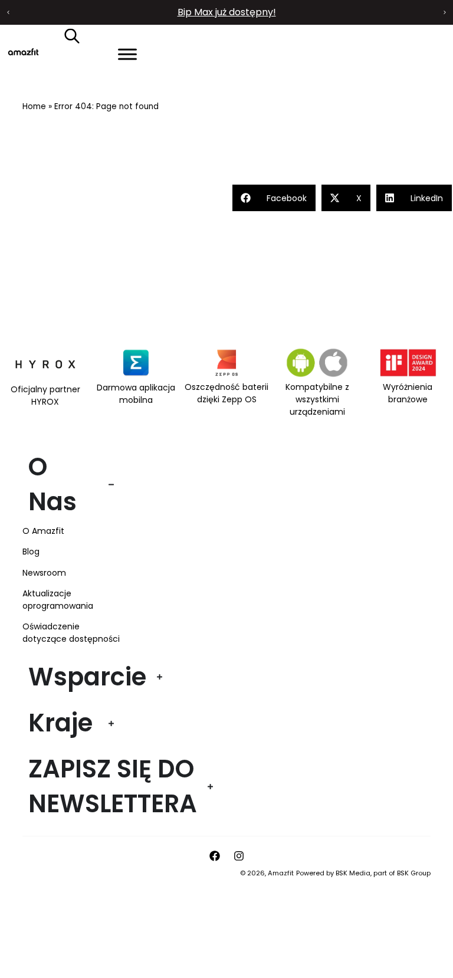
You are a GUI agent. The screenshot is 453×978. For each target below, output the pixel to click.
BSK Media (353, 873)
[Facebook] (214, 856)
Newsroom (44, 573)
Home (34, 106)
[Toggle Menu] (127, 54)
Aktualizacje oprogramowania (57, 600)
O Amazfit (43, 531)
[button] (8, 12)
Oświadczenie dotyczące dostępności (71, 633)
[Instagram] (239, 856)
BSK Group (414, 873)
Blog (31, 551)
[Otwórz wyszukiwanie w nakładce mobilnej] (72, 35)
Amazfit (281, 873)
